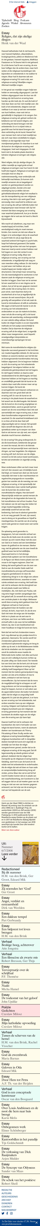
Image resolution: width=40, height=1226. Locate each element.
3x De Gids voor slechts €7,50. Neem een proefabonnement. (18, 1222)
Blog (16, 20)
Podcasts (24, 20)
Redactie (7, 1189)
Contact (7, 1206)
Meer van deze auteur (10, 830)
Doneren (7, 1203)
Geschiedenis (10, 1196)
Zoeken (5, 26)
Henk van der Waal (14, 43)
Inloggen (32, 2)
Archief (6, 1199)
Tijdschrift (7, 20)
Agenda (5, 23)
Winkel (14, 23)
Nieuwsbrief (9, 1209)
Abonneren (25, 23)
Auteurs (6, 1193)
